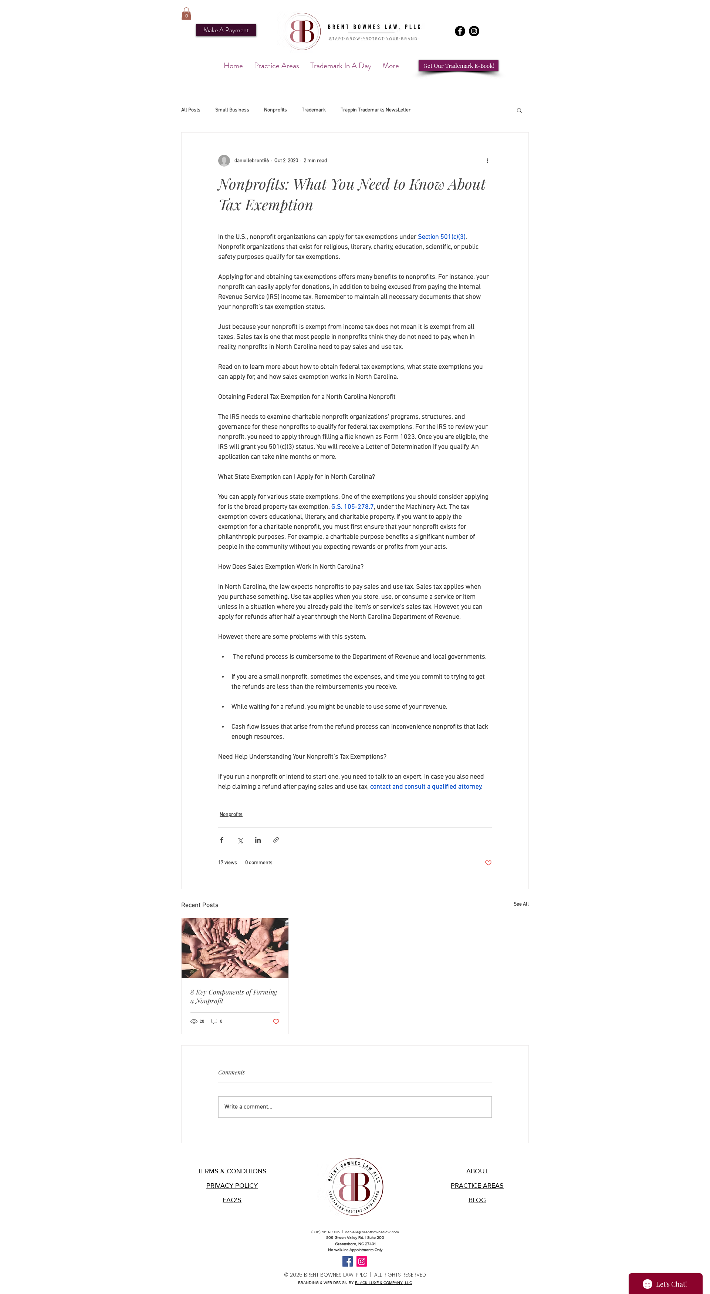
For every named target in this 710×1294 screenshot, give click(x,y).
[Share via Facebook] (221, 839)
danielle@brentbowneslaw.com (372, 1232)
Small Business (232, 110)
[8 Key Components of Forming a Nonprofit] (235, 948)
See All (521, 904)
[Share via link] (276, 839)
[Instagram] (474, 31)
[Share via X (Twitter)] (239, 839)
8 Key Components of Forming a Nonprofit (233, 996)
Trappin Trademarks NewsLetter (376, 110)
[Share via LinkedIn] (257, 839)
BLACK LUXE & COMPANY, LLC (383, 1282)
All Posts (190, 110)
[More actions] (487, 160)
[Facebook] (460, 31)
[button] (186, 13)
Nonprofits (275, 110)
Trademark (314, 110)
